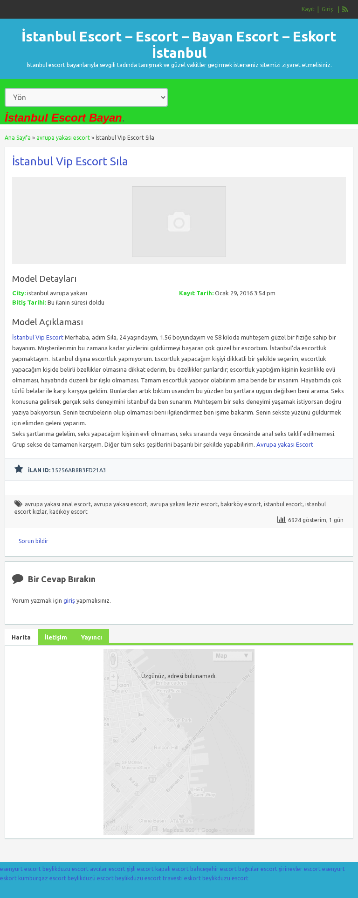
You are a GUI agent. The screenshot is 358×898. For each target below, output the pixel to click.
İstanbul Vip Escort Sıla (70, 161)
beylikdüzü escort (91, 878)
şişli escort (140, 869)
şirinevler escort (300, 869)
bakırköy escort (240, 504)
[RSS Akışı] (345, 9)
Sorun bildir (33, 541)
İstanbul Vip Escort (37, 337)
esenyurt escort (20, 869)
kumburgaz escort (42, 878)
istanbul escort (283, 504)
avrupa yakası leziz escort (184, 504)
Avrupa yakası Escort (284, 444)
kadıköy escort (68, 512)
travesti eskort (182, 878)
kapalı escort (172, 869)
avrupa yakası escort (63, 138)
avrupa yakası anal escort (58, 504)
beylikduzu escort (65, 869)
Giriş (327, 9)
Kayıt (308, 9)
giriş (69, 600)
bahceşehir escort (213, 869)
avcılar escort (107, 869)
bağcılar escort (257, 869)
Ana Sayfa (18, 138)
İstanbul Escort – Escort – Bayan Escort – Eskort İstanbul (179, 44)
